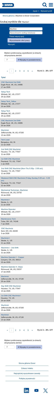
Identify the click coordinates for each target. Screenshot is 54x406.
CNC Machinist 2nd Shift (10, 82)
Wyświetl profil (46, 11)
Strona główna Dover (27, 363)
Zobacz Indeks (27, 368)
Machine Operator (8, 209)
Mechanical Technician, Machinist (14, 190)
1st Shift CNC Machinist (10, 159)
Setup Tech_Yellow (8, 101)
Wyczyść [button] (11, 44)
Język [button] (35, 11)
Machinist (5, 130)
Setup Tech (5, 92)
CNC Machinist (7, 228)
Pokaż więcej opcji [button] (17, 36)
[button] (51, 4)
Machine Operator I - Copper (12, 257)
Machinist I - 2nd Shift (9, 248)
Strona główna (8, 16)
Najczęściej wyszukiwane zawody (27, 373)
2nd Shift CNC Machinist (10, 149)
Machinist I (5, 200)
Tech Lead (5, 140)
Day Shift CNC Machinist (11, 286)
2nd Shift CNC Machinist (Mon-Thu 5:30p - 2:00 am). (22, 168)
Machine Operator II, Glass (12, 267)
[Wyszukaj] (44, 4)
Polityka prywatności (27, 378)
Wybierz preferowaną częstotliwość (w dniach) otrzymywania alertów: (22, 54)
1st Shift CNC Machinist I (11, 296)
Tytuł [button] (3, 77)
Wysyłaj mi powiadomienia (30, 60)
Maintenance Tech (8, 219)
